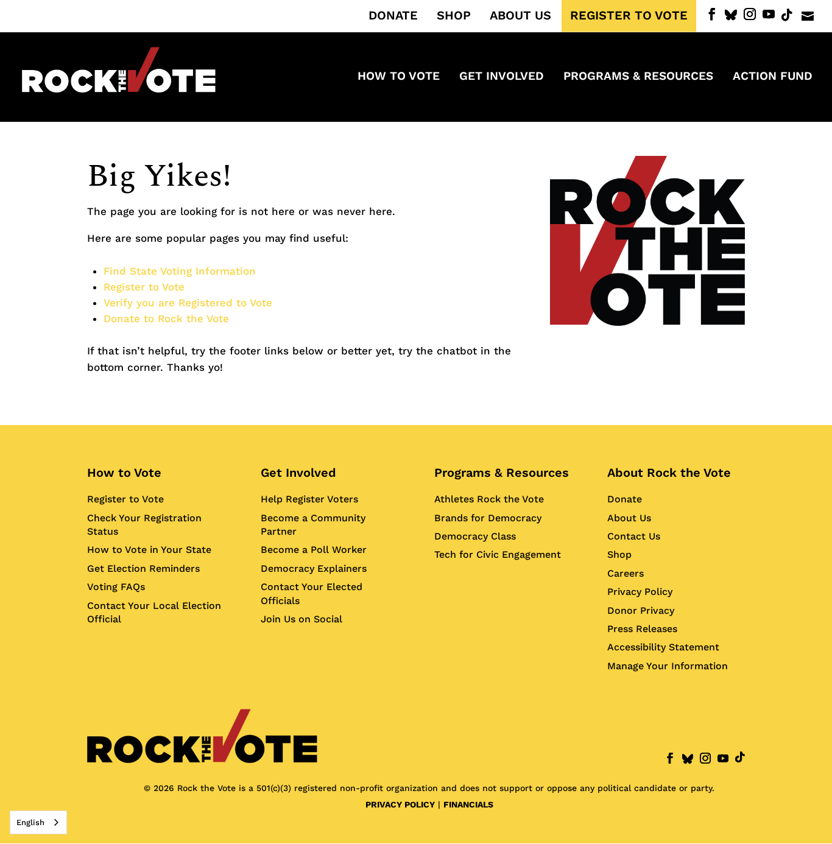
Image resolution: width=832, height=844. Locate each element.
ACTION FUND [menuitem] (773, 77)
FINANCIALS (468, 804)
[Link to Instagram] (750, 14)
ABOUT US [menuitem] (520, 16)
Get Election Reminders (143, 568)
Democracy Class (475, 536)
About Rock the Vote (669, 472)
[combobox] (38, 822)
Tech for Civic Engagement (497, 554)
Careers (625, 573)
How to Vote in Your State (149, 549)
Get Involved (298, 472)
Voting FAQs (116, 587)
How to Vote (124, 472)
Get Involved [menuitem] (501, 77)
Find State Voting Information (180, 271)
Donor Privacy (640, 610)
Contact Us (633, 536)
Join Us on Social (301, 619)
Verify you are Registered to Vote (188, 303)
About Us (629, 518)
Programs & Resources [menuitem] (638, 77)
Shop (619, 554)
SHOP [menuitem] (454, 16)
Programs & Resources (501, 472)
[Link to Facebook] (712, 14)
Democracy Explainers (314, 568)
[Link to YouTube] (769, 14)
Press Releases (642, 629)
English (30, 822)
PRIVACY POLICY (400, 804)
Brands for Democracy (487, 518)
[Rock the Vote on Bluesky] (731, 15)
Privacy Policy (639, 591)
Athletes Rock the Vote (489, 499)
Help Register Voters (309, 499)
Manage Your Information (667, 666)
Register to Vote (144, 287)
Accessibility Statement (663, 647)
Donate (624, 499)
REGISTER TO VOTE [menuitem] (629, 16)
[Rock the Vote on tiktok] (786, 15)
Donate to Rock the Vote (166, 318)
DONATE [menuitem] (393, 16)
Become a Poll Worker (314, 549)
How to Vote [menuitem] (399, 77)
